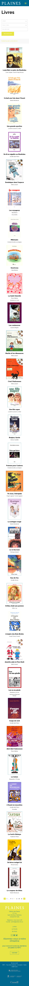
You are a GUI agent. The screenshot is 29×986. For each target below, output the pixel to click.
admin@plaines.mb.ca (17, 922)
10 (19, 898)
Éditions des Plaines (14, 911)
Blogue (14, 931)
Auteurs (14, 929)
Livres (14, 926)
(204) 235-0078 (18, 920)
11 (21, 898)
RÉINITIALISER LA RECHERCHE (10, 41)
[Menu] (25, 3)
